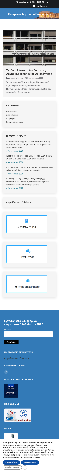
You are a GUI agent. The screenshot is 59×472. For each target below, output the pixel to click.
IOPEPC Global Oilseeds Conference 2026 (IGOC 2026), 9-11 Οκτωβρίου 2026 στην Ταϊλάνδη (29, 157)
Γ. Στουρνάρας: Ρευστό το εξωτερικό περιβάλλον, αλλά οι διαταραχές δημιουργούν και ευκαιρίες (29, 169)
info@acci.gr (42, 6)
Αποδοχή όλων (11, 462)
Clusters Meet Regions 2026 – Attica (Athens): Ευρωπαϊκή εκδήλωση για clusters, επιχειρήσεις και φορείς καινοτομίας (28, 144)
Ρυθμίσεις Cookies (12, 467)
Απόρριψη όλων (30, 462)
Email (7, 329)
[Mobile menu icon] (53, 4)
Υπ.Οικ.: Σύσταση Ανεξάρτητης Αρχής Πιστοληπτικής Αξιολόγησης (29, 72)
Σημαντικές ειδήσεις (14, 78)
